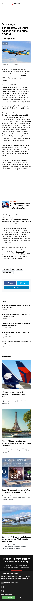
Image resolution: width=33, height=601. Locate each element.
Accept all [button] (8, 597)
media (10, 74)
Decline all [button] (23, 597)
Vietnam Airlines (7, 69)
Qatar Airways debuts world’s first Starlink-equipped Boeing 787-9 (16, 491)
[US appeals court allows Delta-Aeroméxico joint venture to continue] (5, 204)
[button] (3, 3)
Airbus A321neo (22, 232)
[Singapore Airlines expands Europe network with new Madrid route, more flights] (16, 519)
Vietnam (17, 85)
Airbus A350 (11, 254)
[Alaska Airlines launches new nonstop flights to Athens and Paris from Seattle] (16, 423)
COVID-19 (5, 269)
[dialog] (16, 586)
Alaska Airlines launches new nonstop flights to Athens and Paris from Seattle (16, 443)
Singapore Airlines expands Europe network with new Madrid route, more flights (16, 539)
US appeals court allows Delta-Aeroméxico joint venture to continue (20, 206)
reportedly (18, 149)
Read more (11, 580)
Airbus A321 (20, 252)
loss (13, 269)
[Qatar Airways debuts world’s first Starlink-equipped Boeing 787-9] (16, 472)
